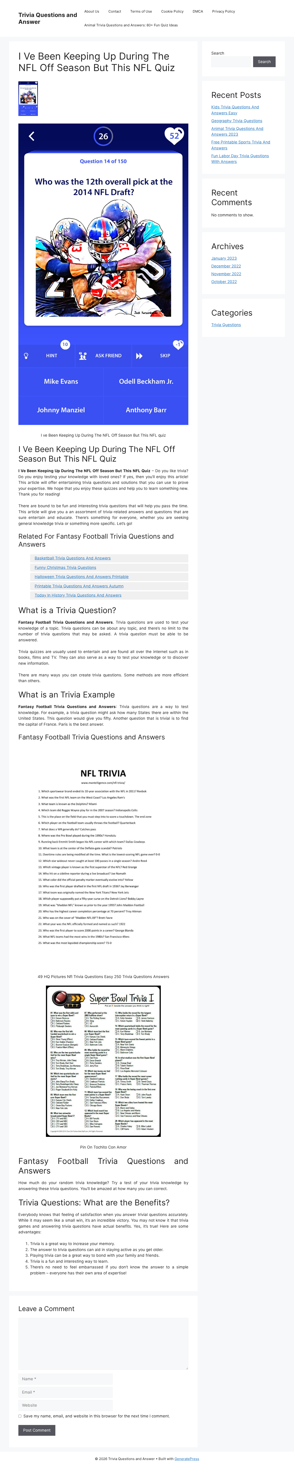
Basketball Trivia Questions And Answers (73, 558)
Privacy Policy (223, 11)
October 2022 (224, 281)
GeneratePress (187, 1459)
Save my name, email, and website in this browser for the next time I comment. (96, 1416)
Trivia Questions (226, 324)
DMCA (198, 11)
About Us (91, 11)
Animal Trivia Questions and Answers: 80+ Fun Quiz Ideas (131, 25)
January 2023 (224, 258)
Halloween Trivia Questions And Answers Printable (82, 576)
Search (217, 53)
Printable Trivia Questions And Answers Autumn (79, 586)
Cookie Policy (172, 11)
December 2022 (226, 266)
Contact (114, 11)
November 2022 (226, 274)
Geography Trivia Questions (236, 120)
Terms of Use (141, 11)
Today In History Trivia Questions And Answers (78, 595)
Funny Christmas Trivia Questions (65, 567)
